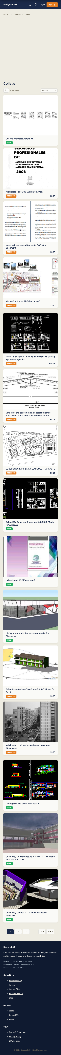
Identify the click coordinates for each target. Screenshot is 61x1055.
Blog (11, 998)
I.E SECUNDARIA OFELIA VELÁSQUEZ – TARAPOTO (30, 469)
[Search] (36, 4)
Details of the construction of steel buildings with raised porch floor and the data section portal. (28, 415)
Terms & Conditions (17, 1032)
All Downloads (15, 14)
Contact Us (14, 1015)
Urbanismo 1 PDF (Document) (20, 580)
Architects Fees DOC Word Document (24, 192)
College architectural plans (19, 138)
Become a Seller (16, 993)
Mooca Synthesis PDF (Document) (23, 301)
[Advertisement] (30, 48)
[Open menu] (22, 4)
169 (42, 931)
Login (42, 4)
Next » (50, 931)
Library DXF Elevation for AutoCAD (23, 803)
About (11, 1019)
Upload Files (14, 989)
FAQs (11, 1010)
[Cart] (29, 4)
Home (5, 14)
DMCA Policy (14, 1041)
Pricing (12, 985)
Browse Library (15, 980)
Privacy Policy (15, 1036)
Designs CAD (10, 4)
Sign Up (52, 4)
